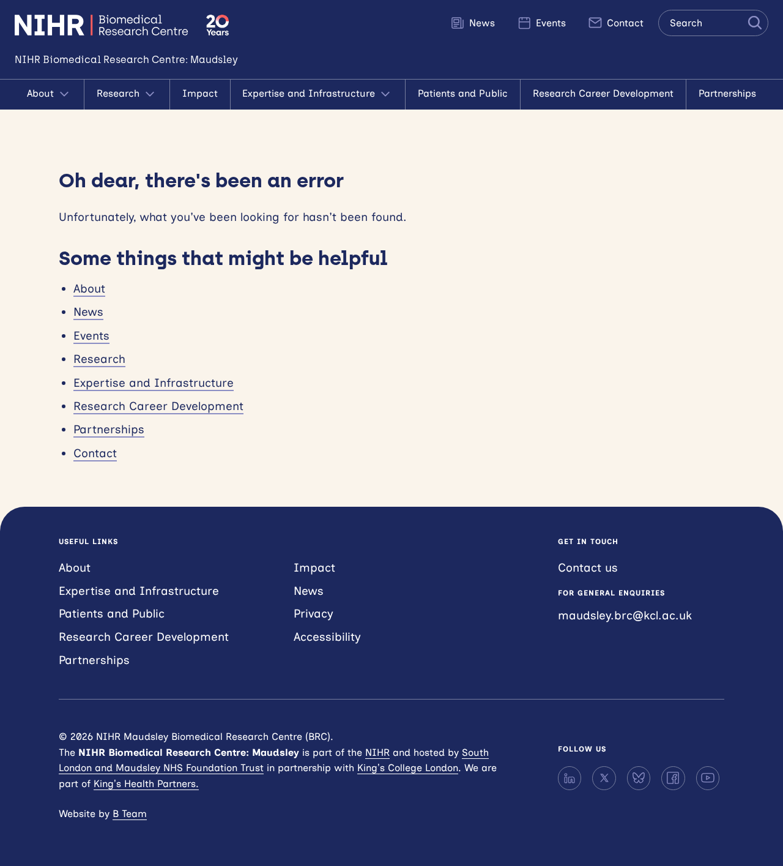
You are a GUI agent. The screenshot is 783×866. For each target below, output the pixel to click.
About (42, 93)
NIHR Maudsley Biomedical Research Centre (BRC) (103, 25)
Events (549, 23)
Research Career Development (603, 93)
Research (120, 93)
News (480, 23)
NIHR (377, 752)
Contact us (588, 568)
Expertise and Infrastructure (310, 93)
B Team (130, 813)
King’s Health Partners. (146, 783)
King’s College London (407, 768)
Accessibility (327, 637)
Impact (200, 93)
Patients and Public (463, 93)
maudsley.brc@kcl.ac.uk (625, 615)
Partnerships (727, 93)
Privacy (313, 614)
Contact (624, 23)
